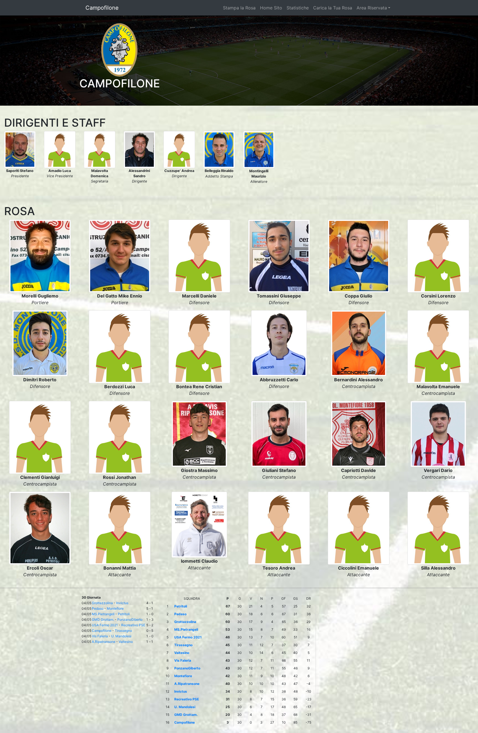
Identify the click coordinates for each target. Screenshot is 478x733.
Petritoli (124, 614)
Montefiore (115, 608)
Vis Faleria (100, 636)
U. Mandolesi (121, 636)
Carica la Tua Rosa (332, 8)
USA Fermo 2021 (105, 625)
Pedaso (97, 608)
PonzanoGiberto (129, 619)
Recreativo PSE (133, 625)
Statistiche (298, 8)
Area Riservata (372, 8)
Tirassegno (123, 630)
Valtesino (126, 642)
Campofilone (102, 7)
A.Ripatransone (103, 642)
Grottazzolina (102, 603)
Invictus (122, 603)
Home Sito (271, 8)
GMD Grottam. (103, 619)
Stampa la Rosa (239, 8)
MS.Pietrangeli (103, 614)
